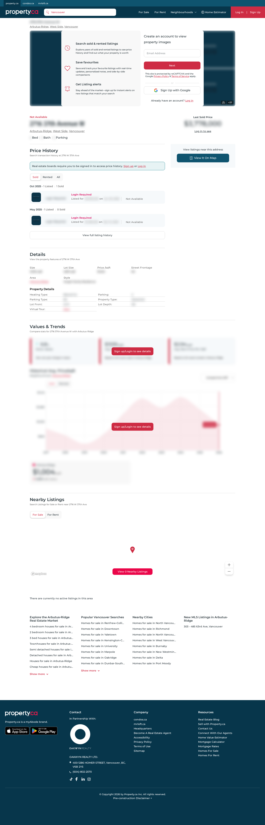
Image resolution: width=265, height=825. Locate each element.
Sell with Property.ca (211, 724)
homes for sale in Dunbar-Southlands (105, 663)
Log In (239, 12)
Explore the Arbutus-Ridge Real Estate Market (50, 619)
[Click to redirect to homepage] (22, 12)
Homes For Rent (208, 755)
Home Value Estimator (212, 737)
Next (172, 65)
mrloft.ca (43, 3)
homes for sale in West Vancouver (154, 640)
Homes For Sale (208, 750)
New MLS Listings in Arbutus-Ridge (206, 619)
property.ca (12, 3)
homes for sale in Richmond (150, 628)
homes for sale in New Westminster (155, 651)
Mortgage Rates (208, 746)
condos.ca (28, 3)
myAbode (32, 721)
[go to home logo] (21, 713)
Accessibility (142, 737)
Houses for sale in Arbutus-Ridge (51, 661)
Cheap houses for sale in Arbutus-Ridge (55, 666)
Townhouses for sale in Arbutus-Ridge (54, 643)
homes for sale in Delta (147, 657)
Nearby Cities (142, 617)
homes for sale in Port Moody (151, 663)
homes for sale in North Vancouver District (160, 634)
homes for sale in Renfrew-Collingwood (107, 623)
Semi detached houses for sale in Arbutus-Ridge (61, 649)
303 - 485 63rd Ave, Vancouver (203, 626)
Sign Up (255, 12)
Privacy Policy (161, 76)
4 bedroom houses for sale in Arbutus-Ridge (58, 626)
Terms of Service (180, 76)
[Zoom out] (229, 571)
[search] (80, 12)
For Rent (160, 12)
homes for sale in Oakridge (99, 657)
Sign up (128, 166)
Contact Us (205, 728)
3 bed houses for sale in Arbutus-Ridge (55, 638)
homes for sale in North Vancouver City (158, 623)
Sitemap (139, 750)
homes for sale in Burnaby (149, 646)
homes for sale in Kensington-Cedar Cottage (110, 640)
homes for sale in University (99, 646)
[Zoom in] (229, 565)
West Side (56, 26)
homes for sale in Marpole (98, 651)
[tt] (71, 779)
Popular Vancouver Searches (102, 617)
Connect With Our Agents (215, 733)
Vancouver (71, 26)
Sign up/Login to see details (132, 351)
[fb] (77, 779)
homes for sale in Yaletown (98, 634)
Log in (189, 100)
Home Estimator (215, 12)
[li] (83, 779)
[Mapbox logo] (39, 574)
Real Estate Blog (208, 719)
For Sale (144, 12)
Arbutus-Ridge (39, 26)
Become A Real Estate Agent (152, 733)
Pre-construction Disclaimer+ (132, 798)
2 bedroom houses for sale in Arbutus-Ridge (58, 632)
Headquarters (143, 728)
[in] (89, 779)
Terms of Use (142, 746)
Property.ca (12, 721)
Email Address (154, 52)
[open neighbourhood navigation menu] (195, 12)
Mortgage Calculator (211, 742)
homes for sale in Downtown (100, 628)
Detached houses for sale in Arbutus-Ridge (58, 655)
